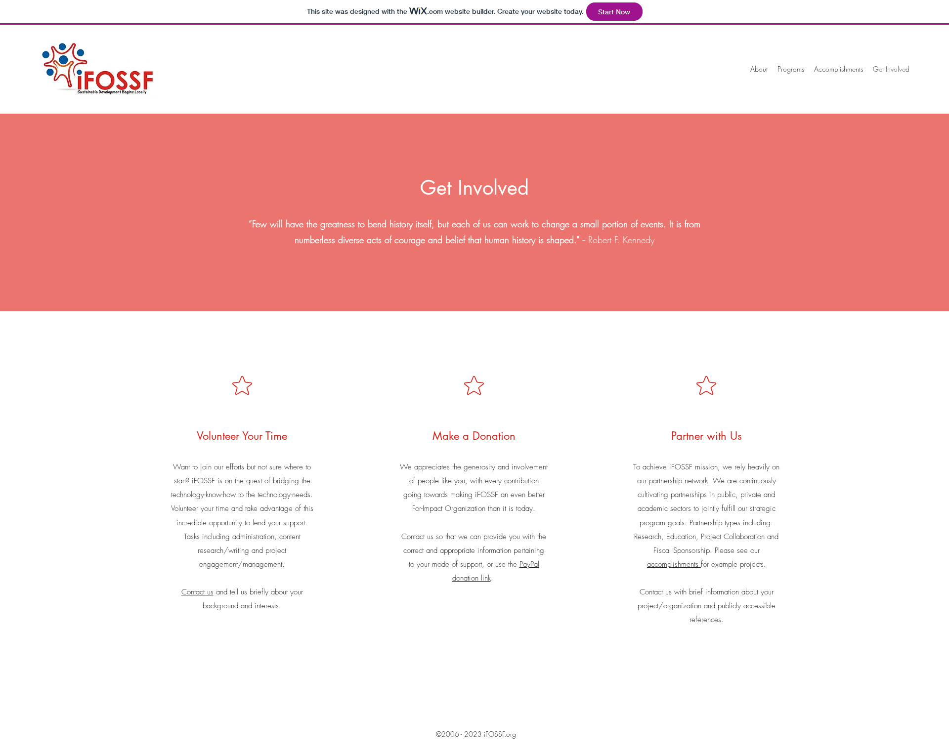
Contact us (197, 592)
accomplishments (674, 564)
